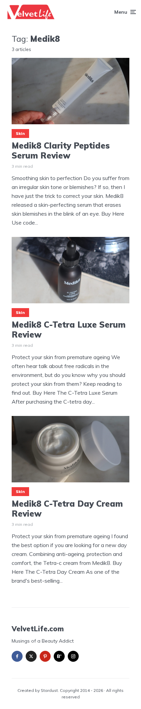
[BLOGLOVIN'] (59, 656)
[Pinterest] (45, 656)
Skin (20, 133)
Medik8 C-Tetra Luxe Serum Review (69, 330)
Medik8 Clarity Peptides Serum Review (61, 151)
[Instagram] (73, 656)
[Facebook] (17, 656)
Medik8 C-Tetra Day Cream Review (67, 509)
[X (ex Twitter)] (31, 656)
